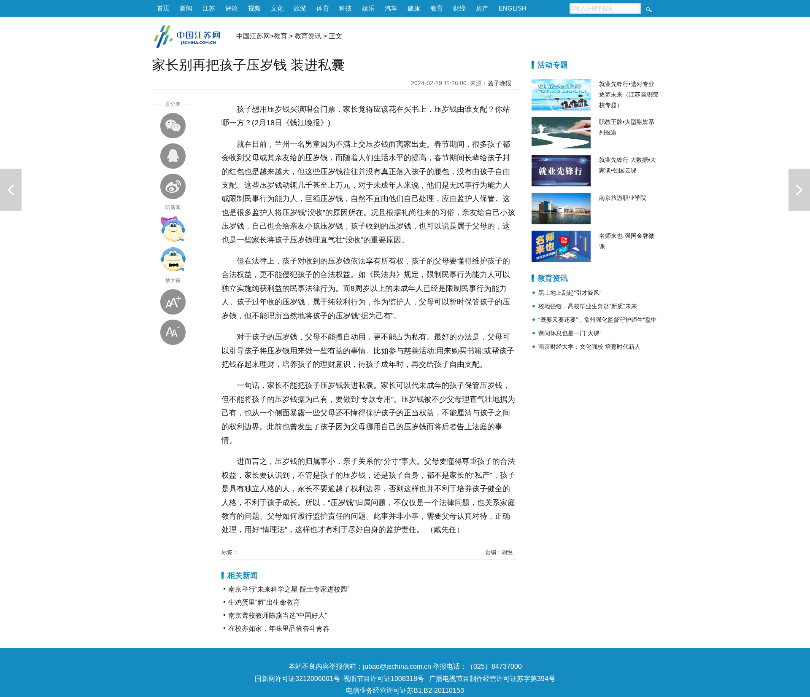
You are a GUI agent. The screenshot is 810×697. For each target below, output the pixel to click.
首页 (163, 8)
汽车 (391, 8)
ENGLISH (512, 8)
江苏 (208, 8)
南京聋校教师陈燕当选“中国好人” (277, 615)
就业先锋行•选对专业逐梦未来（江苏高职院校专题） (628, 94)
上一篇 (11, 190)
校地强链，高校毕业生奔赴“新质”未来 (587, 306)
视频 (254, 8)
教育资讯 (307, 36)
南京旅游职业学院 (622, 197)
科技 (345, 8)
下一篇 (799, 190)
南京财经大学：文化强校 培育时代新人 (589, 346)
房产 (482, 8)
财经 (459, 8)
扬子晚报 (499, 83)
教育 (436, 8)
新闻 (186, 8)
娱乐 (368, 8)
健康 (414, 8)
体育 (322, 8)
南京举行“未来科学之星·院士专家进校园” (288, 589)
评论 (231, 8)
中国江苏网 (253, 36)
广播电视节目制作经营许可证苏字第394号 (492, 678)
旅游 (300, 8)
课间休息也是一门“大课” (570, 333)
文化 (277, 8)
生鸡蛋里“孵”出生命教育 (264, 602)
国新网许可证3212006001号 (297, 678)
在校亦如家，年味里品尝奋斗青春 (278, 628)
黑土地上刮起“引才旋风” (570, 292)
